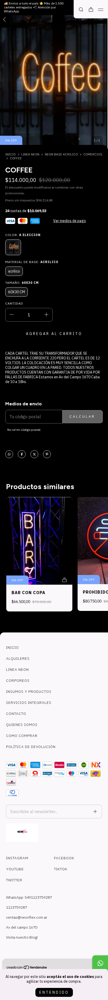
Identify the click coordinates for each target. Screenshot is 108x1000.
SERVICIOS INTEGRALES (28, 702)
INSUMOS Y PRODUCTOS (28, 691)
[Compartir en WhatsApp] (9, 454)
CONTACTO (16, 713)
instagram (17, 858)
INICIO (12, 647)
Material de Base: (31, 262)
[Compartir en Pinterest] (47, 454)
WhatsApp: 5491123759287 (29, 897)
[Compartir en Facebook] (22, 454)
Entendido (54, 992)
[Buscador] (81, 10)
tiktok (60, 869)
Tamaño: (22, 283)
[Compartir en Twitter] (34, 454)
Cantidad (14, 303)
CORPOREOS (18, 680)
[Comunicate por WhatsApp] (100, 963)
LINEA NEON (30, 154)
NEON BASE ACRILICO (61, 154)
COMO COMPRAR (21, 735)
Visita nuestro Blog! (22, 937)
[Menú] (101, 10)
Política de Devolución (31, 746)
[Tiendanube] (27, 968)
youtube (15, 869)
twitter (14, 880)
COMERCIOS (92, 154)
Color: (23, 235)
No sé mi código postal (23, 430)
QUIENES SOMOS (21, 724)
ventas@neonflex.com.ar (26, 917)
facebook (64, 858)
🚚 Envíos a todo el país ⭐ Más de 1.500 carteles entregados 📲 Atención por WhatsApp (33, 7)
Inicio (10, 154)
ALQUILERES (18, 658)
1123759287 (16, 907)
